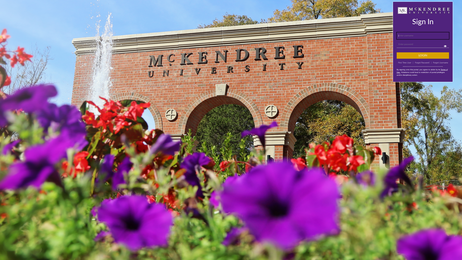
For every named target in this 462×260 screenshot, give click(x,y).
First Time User (405, 63)
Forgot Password (422, 63)
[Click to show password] (445, 46)
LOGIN (423, 55)
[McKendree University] (9, 7)
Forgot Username (439, 63)
